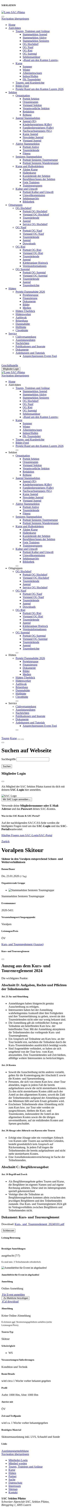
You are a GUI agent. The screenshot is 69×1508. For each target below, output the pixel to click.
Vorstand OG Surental (35, 275)
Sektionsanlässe (31, 56)
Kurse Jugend (30, 134)
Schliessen (8, 1230)
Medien (27, 307)
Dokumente (29, 301)
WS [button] (10, 1352)
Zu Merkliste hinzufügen (15, 1298)
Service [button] (12, 703)
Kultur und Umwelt (27, 188)
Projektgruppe (30, 294)
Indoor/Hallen (30, 76)
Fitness (26, 153)
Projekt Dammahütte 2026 (30, 291)
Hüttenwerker (23, 314)
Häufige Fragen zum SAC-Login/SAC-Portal (26, 835)
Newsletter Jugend (33, 137)
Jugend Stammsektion (28, 118)
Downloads (29, 243)
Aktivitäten (14, 27)
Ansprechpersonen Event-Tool (40, 356)
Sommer (27, 66)
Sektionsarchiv (31, 198)
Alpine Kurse (30, 169)
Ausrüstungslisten (25, 339)
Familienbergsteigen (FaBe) (38, 127)
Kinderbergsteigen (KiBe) (37, 124)
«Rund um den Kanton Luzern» (40, 60)
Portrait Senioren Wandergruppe (41, 163)
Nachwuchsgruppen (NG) (37, 130)
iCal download (10, 1301)
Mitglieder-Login (11, 369)
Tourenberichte (31, 285)
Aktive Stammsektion (28, 143)
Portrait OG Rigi (32, 249)
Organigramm (30, 101)
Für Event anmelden (13, 1294)
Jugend (27, 220)
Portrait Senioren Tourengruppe (40, 159)
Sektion (12, 92)
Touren (5, 738)
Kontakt (13, 1492)
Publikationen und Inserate (30, 346)
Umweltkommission (34, 195)
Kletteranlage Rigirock (35, 262)
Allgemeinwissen (32, 73)
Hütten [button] (12, 655)
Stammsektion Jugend (35, 34)
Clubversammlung (26, 336)
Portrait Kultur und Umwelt (38, 192)
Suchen (7, 766)
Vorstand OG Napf (33, 233)
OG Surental (30, 53)
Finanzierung (30, 298)
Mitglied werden (17, 1463)
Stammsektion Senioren (36, 40)
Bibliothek (28, 201)
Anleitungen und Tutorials (30, 352)
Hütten (12, 288)
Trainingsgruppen (32, 185)
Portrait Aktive (31, 146)
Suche (11, 1479)
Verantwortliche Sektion (36, 108)
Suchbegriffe (8, 759)
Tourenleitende (31, 150)
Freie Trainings (31, 182)
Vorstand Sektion (32, 105)
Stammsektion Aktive (35, 37)
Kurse (19, 63)
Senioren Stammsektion (29, 156)
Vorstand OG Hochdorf (36, 214)
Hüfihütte (21, 327)
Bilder (26, 304)
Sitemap (13, 1489)
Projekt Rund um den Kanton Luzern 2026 (40, 89)
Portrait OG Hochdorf (35, 211)
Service (12, 333)
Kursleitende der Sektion (36, 175)
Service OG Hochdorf (35, 224)
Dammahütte (23, 323)
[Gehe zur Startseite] (13, 12)
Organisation (23, 95)
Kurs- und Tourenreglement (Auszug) (22, 944)
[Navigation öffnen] (22, 739)
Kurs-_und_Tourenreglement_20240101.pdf (39, 1224)
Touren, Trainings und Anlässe (33, 31)
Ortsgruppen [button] (15, 568)
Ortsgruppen (15, 204)
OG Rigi (27, 50)
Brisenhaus (22, 320)
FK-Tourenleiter (32, 79)
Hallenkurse (29, 172)
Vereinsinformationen (35, 266)
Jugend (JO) (29, 121)
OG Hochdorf (30, 44)
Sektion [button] (12, 452)
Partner (12, 1476)
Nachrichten (22, 343)
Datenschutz (15, 1482)
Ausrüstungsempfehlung (15, 1450)
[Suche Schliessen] (2, 742)
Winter (26, 69)
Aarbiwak (21, 317)
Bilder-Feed (22, 85)
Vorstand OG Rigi (33, 253)
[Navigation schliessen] (2, 16)
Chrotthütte (22, 330)
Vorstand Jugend (32, 140)
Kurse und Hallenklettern (30, 166)
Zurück (5, 841)
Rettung (27, 114)
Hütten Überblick (25, 311)
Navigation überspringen (15, 18)
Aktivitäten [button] (14, 384)
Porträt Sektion (31, 98)
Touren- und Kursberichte (30, 82)
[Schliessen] (2, 959)
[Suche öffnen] (19, 739)
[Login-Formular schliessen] (2, 781)
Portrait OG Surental (34, 272)
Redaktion (28, 111)
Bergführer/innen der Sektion (39, 179)
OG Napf (28, 47)
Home (11, 24)
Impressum (14, 1485)
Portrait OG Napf (32, 230)
